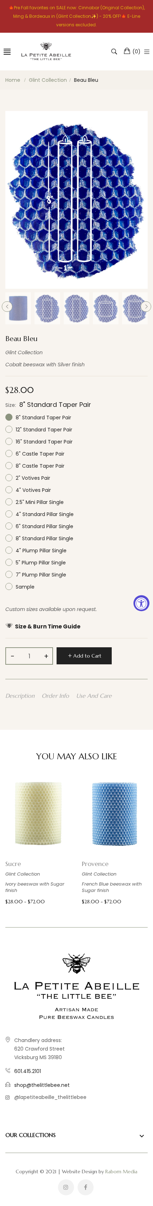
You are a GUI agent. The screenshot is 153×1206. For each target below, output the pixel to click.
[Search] (115, 51)
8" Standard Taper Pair (42, 417)
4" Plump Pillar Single (40, 550)
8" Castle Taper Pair (39, 465)
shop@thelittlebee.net (42, 1085)
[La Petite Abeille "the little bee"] (46, 51)
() (136, 51)
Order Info (55, 695)
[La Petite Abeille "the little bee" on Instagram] (66, 1187)
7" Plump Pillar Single (40, 574)
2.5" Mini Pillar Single (39, 502)
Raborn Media (121, 1171)
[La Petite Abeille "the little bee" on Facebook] (86, 1187)
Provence (95, 863)
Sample (24, 586)
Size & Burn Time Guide (47, 626)
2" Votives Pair (32, 478)
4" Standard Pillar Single (44, 514)
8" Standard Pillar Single (43, 538)
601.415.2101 (27, 1071)
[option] (18, 308)
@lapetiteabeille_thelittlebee (50, 1097)
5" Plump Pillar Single (40, 562)
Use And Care (94, 695)
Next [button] (146, 306)
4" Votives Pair (32, 490)
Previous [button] (7, 306)
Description (20, 695)
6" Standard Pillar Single (43, 526)
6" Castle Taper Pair (39, 453)
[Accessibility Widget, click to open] (141, 603)
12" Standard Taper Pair (43, 429)
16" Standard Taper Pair (43, 441)
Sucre (13, 863)
